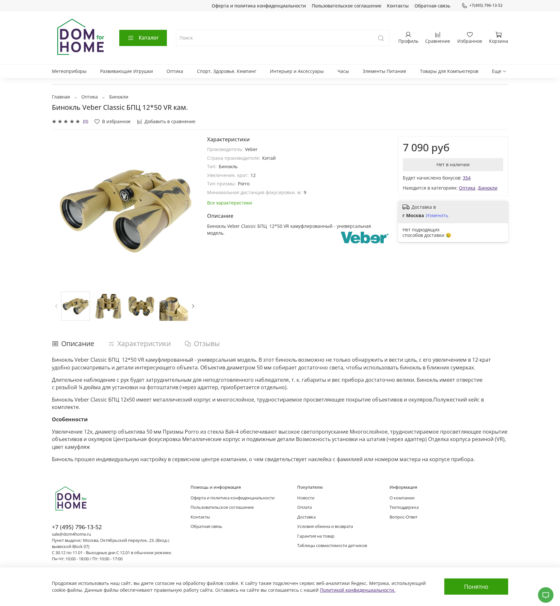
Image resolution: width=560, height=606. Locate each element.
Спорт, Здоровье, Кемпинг (226, 71)
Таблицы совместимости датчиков (332, 545)
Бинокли (118, 97)
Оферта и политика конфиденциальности (259, 6)
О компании (402, 498)
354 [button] (467, 178)
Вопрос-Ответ (403, 517)
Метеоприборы (69, 71)
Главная (61, 97)
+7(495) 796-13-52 (486, 5)
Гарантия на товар (315, 536)
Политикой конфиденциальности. (357, 590)
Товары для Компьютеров (449, 71)
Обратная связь (432, 6)
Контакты (398, 6)
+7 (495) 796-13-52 (77, 527)
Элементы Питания (384, 71)
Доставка (306, 517)
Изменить (437, 215)
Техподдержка (404, 507)
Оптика (175, 71)
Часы (343, 71)
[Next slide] (189, 209)
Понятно (476, 586)
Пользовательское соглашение (346, 6)
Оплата (304, 507)
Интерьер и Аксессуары (297, 71)
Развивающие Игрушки (126, 71)
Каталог (149, 37)
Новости (305, 498)
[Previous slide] (61, 209)
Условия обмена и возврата (325, 526)
